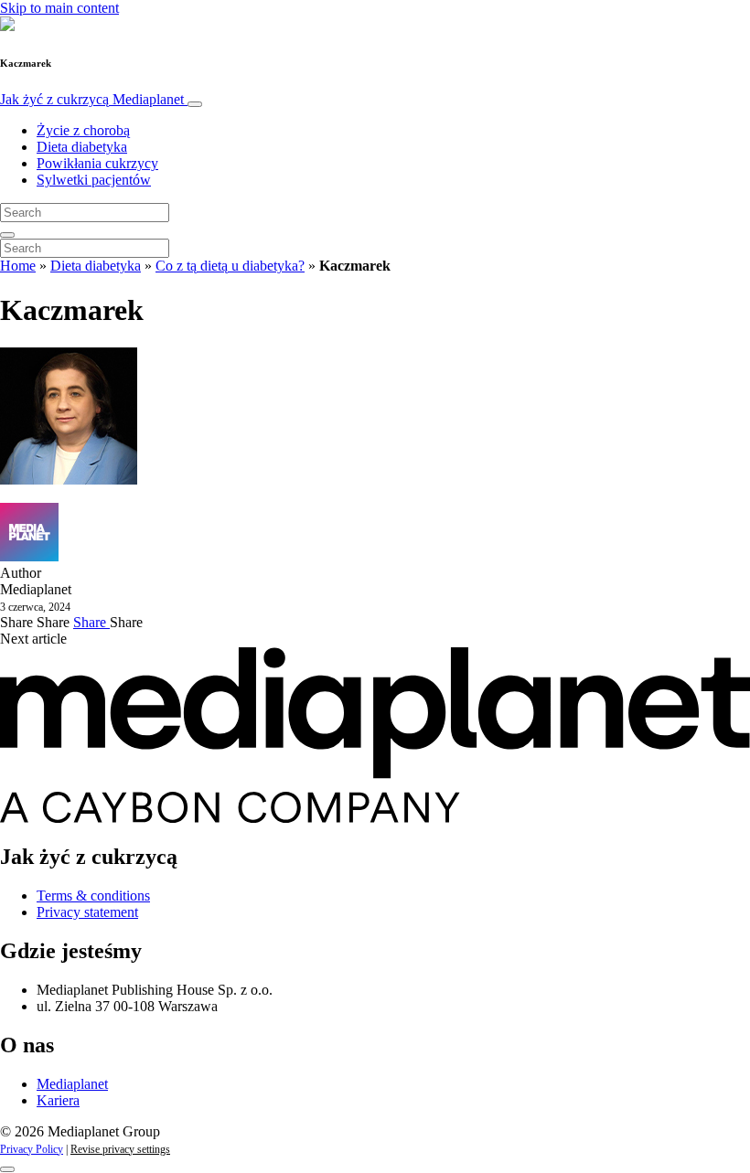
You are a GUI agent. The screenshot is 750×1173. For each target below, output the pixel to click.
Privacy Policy (31, 1149)
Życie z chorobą (83, 130)
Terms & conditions (93, 895)
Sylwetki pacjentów (94, 179)
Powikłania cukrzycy (97, 163)
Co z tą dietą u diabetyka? (230, 265)
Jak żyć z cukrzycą (92, 99)
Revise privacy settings (120, 1149)
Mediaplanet (72, 1084)
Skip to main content (59, 8)
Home (18, 265)
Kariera (58, 1100)
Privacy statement (87, 912)
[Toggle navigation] (195, 104)
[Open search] (7, 235)
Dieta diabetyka (82, 147)
